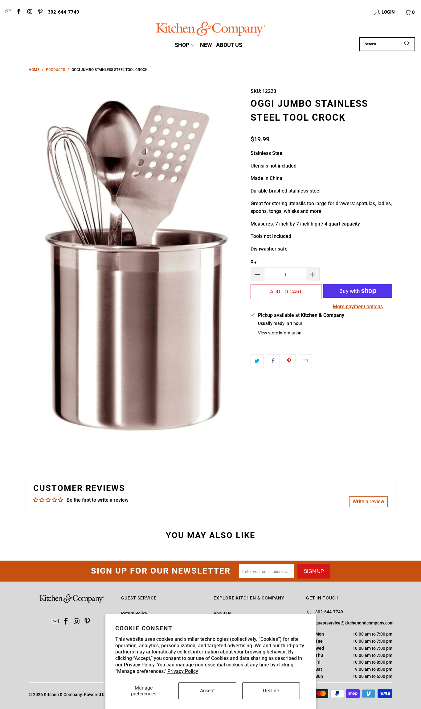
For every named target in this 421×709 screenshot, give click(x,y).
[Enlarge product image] (136, 266)
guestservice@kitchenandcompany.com (354, 622)
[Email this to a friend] (305, 361)
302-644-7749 (63, 12)
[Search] (407, 44)
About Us (222, 613)
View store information (279, 332)
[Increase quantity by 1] (313, 274)
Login (388, 12)
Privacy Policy (182, 671)
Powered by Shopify (103, 694)
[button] (410, 12)
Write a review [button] (368, 501)
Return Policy (134, 613)
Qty (254, 261)
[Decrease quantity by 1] (257, 274)
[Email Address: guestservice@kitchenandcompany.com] (8, 12)
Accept (207, 691)
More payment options (358, 306)
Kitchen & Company (63, 694)
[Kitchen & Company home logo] (210, 29)
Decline (271, 691)
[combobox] (387, 44)
